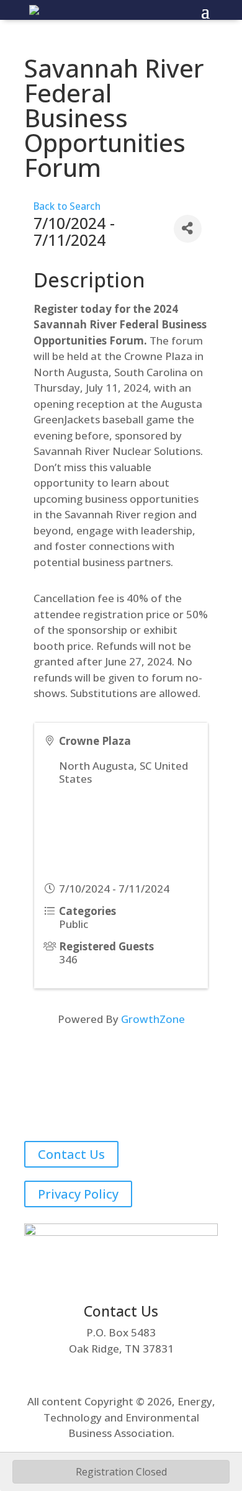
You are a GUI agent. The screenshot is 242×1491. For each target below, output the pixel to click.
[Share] (188, 229)
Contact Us (71, 1154)
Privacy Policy (78, 1194)
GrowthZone (153, 1019)
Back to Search (67, 206)
